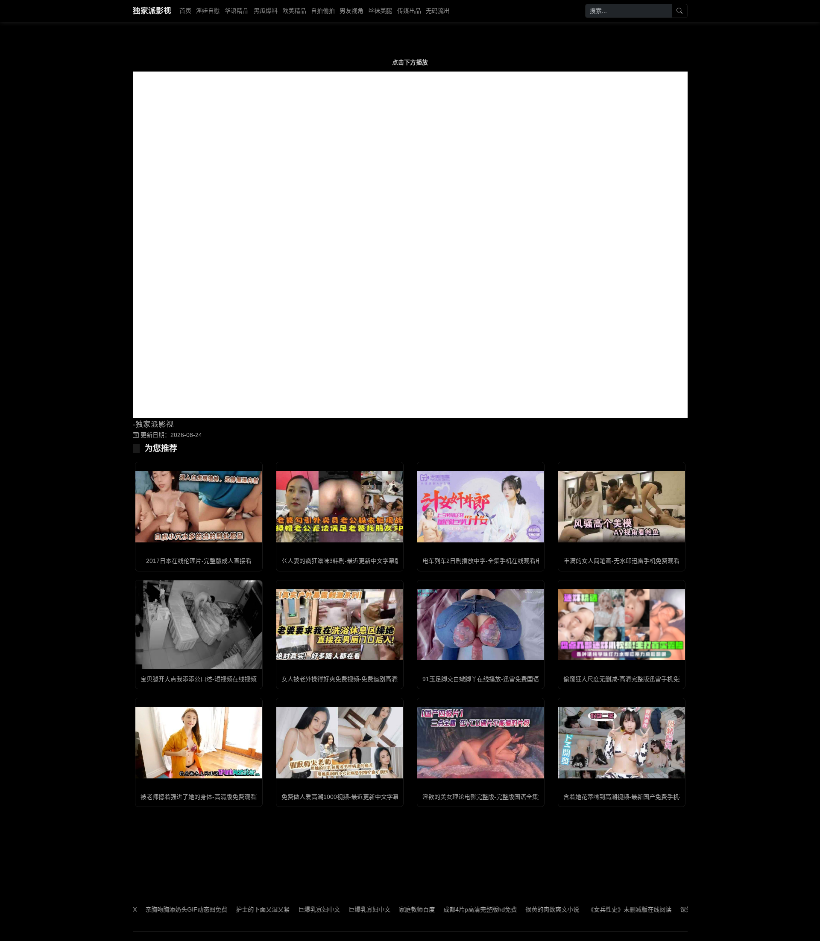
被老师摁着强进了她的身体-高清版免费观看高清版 (207, 796)
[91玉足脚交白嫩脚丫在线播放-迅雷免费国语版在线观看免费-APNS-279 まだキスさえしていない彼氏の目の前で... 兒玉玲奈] (480, 624)
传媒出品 (409, 10)
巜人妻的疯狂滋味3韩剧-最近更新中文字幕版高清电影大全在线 (364, 560)
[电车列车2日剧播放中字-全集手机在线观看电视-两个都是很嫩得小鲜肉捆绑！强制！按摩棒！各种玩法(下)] (480, 506)
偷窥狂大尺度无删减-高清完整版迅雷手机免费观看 (630, 679)
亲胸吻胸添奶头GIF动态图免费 (159, 909)
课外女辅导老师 (674, 909)
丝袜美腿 (380, 10)
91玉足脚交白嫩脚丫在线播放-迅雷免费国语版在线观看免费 (501, 679)
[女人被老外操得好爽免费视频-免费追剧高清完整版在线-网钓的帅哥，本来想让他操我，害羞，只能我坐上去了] (339, 624)
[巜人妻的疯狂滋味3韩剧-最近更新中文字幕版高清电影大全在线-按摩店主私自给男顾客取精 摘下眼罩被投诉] (339, 506)
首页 (185, 10)
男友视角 (351, 10)
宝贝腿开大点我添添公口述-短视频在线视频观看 (204, 679)
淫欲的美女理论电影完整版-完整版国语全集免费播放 (492, 796)
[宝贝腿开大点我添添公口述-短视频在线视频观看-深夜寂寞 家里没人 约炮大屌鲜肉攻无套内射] (198, 624)
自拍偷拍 (323, 10)
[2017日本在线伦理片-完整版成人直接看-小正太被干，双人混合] (198, 506)
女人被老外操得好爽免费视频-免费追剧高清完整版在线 (354, 679)
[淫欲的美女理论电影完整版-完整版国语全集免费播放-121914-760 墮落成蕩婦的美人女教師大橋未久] (480, 742)
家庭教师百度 (390, 909)
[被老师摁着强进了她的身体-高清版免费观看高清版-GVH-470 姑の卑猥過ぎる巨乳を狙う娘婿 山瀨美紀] (198, 742)
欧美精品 (294, 10)
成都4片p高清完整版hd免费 (453, 909)
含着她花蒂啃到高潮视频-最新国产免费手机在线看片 (633, 796)
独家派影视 (152, 10)
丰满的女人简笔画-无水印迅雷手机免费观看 (621, 560)
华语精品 (237, 10)
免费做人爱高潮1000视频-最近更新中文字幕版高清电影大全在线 (367, 796)
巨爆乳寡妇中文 (292, 909)
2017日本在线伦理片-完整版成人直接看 (199, 560)
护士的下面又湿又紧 (236, 909)
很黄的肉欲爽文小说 (525, 909)
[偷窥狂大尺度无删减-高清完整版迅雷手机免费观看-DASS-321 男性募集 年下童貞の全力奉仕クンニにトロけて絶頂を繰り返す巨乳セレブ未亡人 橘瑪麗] (621, 624)
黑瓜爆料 (266, 10)
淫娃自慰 (208, 10)
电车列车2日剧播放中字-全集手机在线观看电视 (485, 560)
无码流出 (438, 10)
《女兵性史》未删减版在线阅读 (602, 909)
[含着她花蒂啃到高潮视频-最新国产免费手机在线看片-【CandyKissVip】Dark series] (621, 742)
